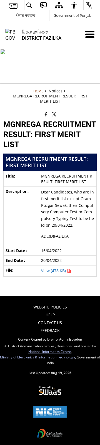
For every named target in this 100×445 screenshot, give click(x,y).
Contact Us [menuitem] (50, 322)
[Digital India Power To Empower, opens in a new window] (50, 434)
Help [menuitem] (50, 314)
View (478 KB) (54, 270)
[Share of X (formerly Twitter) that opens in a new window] (54, 114)
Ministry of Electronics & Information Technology (37, 357)
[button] (29, 5)
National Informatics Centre (49, 351)
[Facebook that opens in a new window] (45, 114)
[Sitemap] (59, 5)
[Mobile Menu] (90, 34)
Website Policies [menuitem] (50, 307)
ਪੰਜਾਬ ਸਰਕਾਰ (25, 15)
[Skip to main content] (13, 5)
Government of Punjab (72, 15)
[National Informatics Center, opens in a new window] (50, 412)
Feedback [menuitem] (50, 330)
